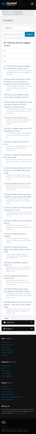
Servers (5, 342)
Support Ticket (8, 394)
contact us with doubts (20, 413)
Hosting (5, 347)
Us (5, 355)
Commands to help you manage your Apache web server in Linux (18, 70)
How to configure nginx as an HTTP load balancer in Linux (18, 132)
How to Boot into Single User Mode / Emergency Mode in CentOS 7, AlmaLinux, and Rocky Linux (18, 107)
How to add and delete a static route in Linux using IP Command (16, 96)
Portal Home (6, 12)
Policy (6, 371)
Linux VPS (7, 353)
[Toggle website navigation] (32, 3)
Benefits (7, 399)
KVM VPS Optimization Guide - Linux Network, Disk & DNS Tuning (18, 293)
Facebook (17, 429)
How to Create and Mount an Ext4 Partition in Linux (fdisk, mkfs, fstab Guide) (17, 173)
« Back (6, 318)
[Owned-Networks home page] (9, 4)
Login (5, 386)
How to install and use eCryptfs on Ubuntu (18, 225)
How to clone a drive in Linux (19, 121)
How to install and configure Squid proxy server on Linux (18, 211)
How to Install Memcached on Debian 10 (17, 266)
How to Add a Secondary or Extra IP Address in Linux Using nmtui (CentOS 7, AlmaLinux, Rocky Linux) (18, 84)
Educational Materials (12, 397)
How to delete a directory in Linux (18, 186)
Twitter (11, 429)
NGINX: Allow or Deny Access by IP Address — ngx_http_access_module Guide (18, 307)
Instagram (25, 429)
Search (29, 34)
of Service (7, 366)
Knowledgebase (17, 12)
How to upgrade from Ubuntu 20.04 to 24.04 (17, 280)
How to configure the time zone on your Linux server (18, 159)
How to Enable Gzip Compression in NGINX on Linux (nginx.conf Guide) (17, 198)
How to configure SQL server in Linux (17, 146)
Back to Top (5, 426)
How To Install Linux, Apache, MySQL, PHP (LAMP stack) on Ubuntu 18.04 (17, 252)
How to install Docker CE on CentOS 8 (17, 238)
